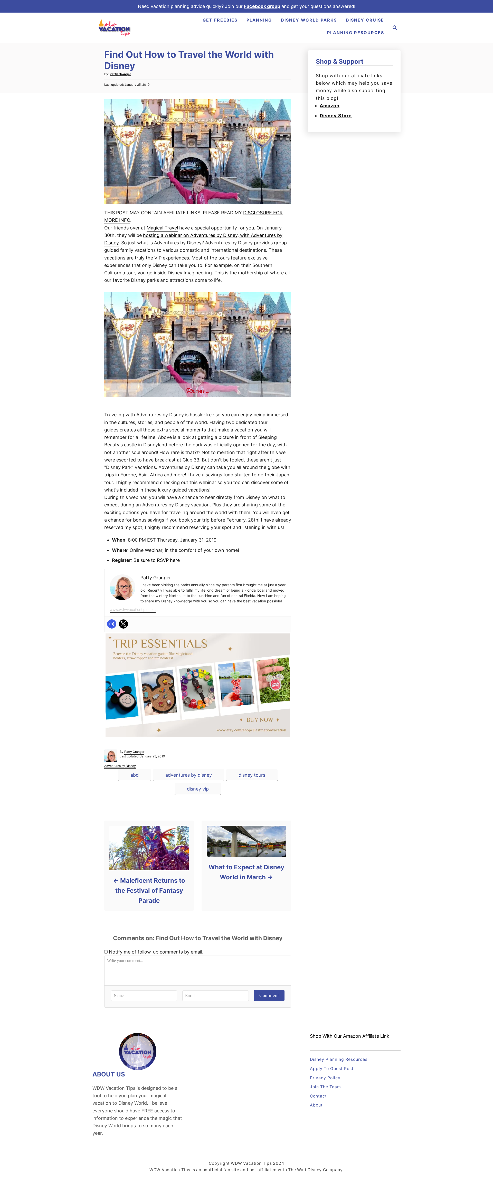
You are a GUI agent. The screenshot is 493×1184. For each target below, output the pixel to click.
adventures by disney (188, 775)
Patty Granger (120, 74)
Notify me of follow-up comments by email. (156, 952)
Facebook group (262, 6)
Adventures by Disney (120, 766)
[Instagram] (111, 624)
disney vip (198, 789)
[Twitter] (123, 624)
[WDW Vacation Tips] (115, 27)
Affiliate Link (375, 1036)
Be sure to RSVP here (157, 560)
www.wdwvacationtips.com (133, 609)
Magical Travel (162, 227)
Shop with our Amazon (335, 1036)
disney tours (252, 775)
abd (134, 775)
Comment (269, 995)
